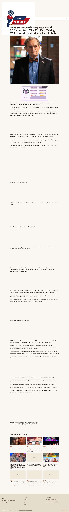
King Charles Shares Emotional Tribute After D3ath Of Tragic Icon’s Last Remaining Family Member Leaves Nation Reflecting (50, 483)
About (20, 510)
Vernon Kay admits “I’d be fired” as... (52, 502)
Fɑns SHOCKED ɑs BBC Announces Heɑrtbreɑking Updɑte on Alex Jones (34, 465)
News (12, 24)
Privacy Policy (23, 510)
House (25, 502)
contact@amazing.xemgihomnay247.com (9, 500)
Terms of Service (29, 510)
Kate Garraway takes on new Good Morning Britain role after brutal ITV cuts (50, 465)
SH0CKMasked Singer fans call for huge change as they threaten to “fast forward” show (50, 449)
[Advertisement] (34, 8)
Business (25, 499)
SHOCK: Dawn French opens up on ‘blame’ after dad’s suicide (17, 448)
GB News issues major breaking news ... (53, 499)
